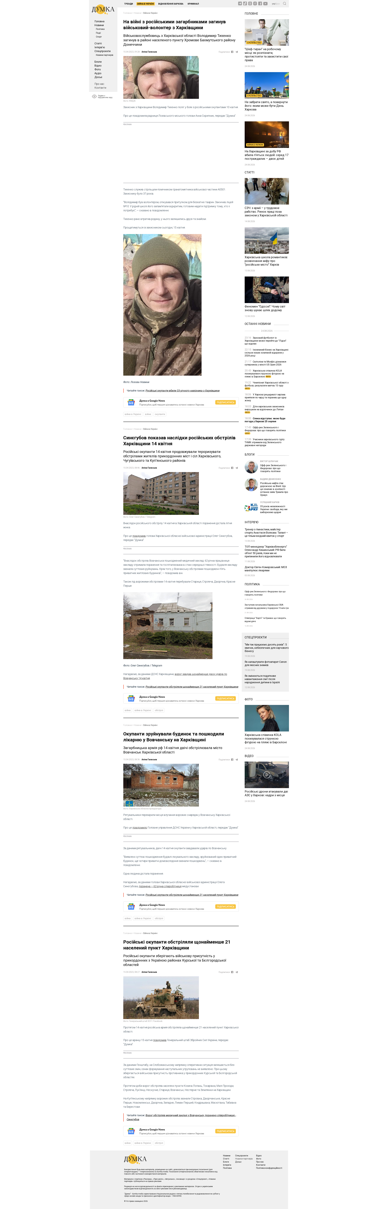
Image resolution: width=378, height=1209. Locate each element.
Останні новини (258, 323)
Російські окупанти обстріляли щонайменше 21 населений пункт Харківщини (192, 686)
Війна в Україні (145, 4)
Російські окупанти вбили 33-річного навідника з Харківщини (183, 390)
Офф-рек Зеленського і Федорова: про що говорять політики (265, 430)
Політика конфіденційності (269, 1168)
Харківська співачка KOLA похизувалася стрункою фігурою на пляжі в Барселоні (264, 373)
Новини (99, 25)
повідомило (139, 827)
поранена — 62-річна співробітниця (160, 886)
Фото (97, 69)
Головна (99, 21)
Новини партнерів (104, 55)
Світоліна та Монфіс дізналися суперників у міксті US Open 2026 (265, 363)
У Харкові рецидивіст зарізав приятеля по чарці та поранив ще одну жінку (265, 397)
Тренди (128, 4)
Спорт (99, 37)
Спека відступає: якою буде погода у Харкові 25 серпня (265, 420)
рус (278, 4)
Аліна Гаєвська (149, 52)
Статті (98, 43)
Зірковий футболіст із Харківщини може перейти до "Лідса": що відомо (266, 340)
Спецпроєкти (102, 51)
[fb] (232, 52)
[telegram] (237, 52)
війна (148, 414)
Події (98, 33)
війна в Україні (133, 414)
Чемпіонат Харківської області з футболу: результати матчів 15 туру (267, 385)
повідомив (139, 535)
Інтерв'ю (99, 47)
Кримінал (193, 4)
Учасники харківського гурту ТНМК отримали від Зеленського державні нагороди (265, 442)
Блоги (98, 61)
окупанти (160, 414)
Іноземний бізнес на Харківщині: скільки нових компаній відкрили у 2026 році (267, 352)
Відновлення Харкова (170, 4)
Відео (97, 65)
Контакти (100, 87)
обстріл (159, 710)
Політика (100, 29)
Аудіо (97, 73)
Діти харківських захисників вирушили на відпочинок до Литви (264, 409)
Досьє (98, 77)
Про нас (99, 83)
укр (273, 4)
